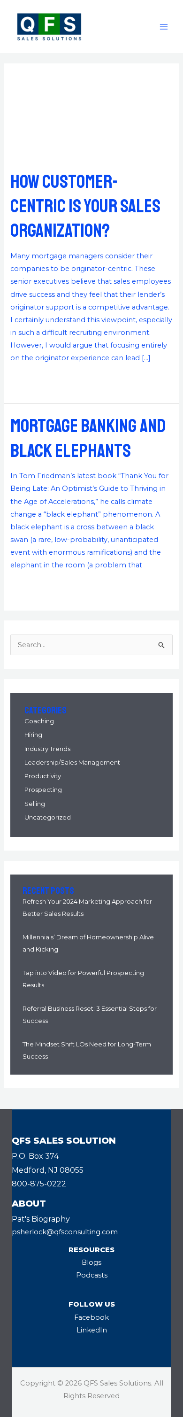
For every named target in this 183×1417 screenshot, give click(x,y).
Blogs (91, 1262)
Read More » (32, 380)
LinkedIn (91, 1330)
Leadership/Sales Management (72, 762)
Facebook (91, 1317)
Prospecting (43, 789)
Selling (34, 803)
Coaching (39, 721)
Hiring (33, 734)
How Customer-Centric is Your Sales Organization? (85, 206)
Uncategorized (47, 817)
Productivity (42, 776)
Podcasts (91, 1275)
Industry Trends (47, 748)
